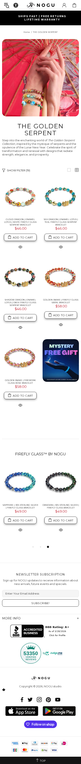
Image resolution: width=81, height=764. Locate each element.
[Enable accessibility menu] (15, 5)
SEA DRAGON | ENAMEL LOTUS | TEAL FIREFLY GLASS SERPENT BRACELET (61, 222)
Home (26, 32)
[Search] (6, 5)
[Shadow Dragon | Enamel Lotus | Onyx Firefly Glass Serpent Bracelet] (20, 277)
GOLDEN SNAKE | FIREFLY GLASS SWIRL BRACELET (60, 301)
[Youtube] (57, 699)
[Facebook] (22, 699)
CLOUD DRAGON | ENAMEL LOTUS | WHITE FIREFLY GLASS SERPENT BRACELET (20, 222)
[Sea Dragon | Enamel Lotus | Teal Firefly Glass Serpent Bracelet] (61, 196)
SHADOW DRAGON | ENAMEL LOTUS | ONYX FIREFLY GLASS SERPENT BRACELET (20, 302)
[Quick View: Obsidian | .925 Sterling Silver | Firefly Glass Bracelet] (61, 529)
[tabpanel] (20, 503)
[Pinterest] (48, 699)
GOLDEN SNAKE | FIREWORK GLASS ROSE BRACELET (20, 381)
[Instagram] (39, 699)
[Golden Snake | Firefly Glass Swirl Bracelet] (61, 277)
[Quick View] (20, 246)
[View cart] (74, 5)
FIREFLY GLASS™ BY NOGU (40, 454)
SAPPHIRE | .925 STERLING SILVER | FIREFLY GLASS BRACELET (20, 506)
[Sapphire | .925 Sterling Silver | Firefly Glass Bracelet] (20, 482)
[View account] (64, 5)
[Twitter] (30, 699)
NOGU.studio (40, 5)
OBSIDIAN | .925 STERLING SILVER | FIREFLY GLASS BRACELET (61, 506)
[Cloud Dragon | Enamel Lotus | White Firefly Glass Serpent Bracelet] (20, 196)
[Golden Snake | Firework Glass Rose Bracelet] (20, 357)
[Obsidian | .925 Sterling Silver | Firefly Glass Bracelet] (61, 482)
